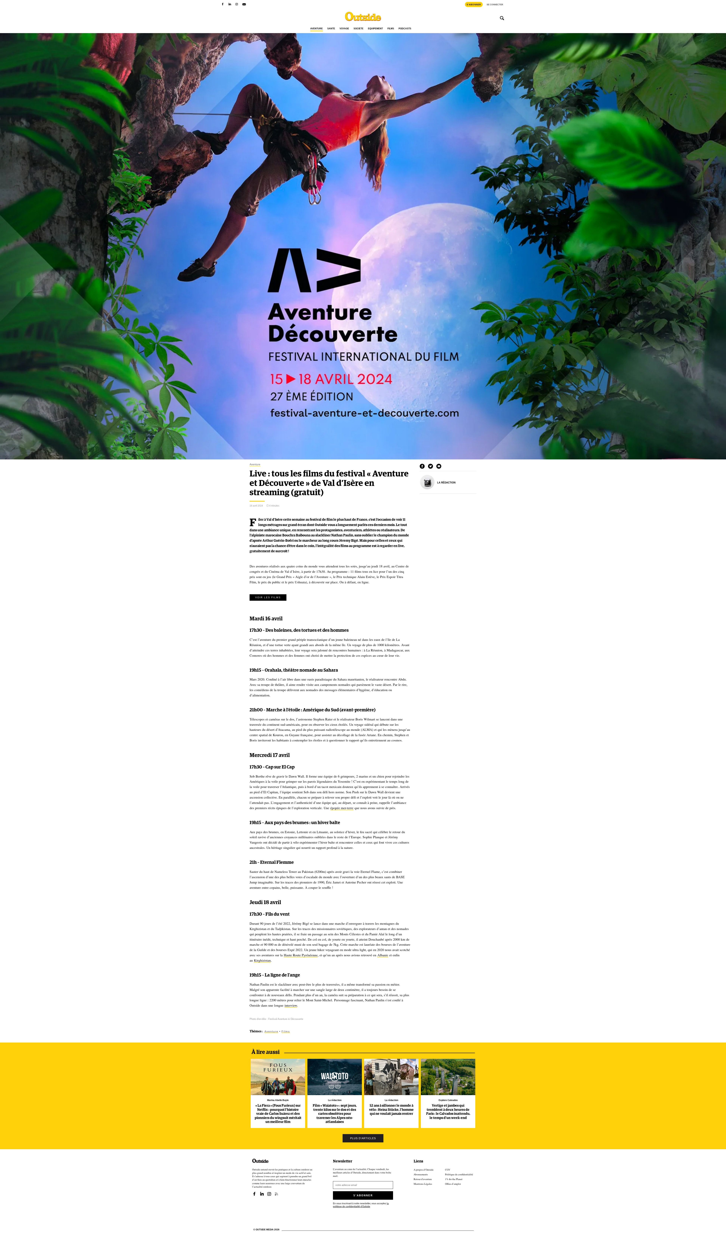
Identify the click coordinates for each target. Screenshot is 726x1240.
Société (358, 28)
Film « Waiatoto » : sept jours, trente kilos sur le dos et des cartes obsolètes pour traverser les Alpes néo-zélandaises (335, 1114)
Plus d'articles (363, 1138)
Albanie (382, 955)
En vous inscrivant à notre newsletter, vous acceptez (361, 1205)
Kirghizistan (262, 960)
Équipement (375, 28)
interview (291, 1005)
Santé (331, 28)
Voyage (344, 28)
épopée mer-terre (341, 808)
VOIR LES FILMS (268, 597)
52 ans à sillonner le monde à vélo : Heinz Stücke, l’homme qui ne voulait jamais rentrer (391, 1110)
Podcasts (405, 28)
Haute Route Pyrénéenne (301, 955)
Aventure (316, 28)
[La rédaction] (427, 488)
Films (390, 28)
